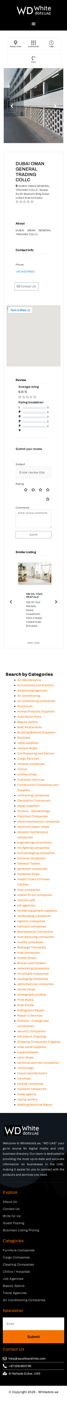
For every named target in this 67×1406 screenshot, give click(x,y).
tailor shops (25, 1043)
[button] (34, 24)
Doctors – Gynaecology (33, 796)
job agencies (26, 891)
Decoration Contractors (33, 786)
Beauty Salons (27, 707)
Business (23, 723)
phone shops (26, 975)
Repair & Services (30, 1001)
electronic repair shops (33, 812)
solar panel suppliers (32, 1032)
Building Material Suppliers (36, 718)
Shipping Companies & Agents (38, 1027)
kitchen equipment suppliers (37, 896)
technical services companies (38, 1048)
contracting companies (33, 781)
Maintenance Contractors (35, 917)
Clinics (22, 754)
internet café (26, 886)
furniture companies (31, 844)
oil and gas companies (33, 959)
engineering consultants (34, 828)
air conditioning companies (36, 686)
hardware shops (28, 859)
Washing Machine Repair (34, 1090)
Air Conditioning (28, 681)
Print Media (25, 985)
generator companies (32, 854)
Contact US (28, 286)
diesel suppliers (28, 791)
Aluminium (25, 692)
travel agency (26, 1080)
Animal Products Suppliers (36, 697)
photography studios (31, 980)
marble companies (30, 927)
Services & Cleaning (31, 1022)
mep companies (28, 938)
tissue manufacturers (32, 1059)
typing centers (27, 1085)
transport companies (31, 1074)
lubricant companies (31, 912)
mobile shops (26, 943)
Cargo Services (28, 744)
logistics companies (31, 906)
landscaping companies (34, 901)
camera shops (27, 733)
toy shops (24, 1064)
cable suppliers (28, 728)
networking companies (33, 954)
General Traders (28, 849)
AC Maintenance (29, 665)
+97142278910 (25, 271)
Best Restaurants (29, 713)
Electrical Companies (32, 802)
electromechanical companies (38, 807)
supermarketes (27, 1038)
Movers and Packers (31, 948)
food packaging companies (36, 838)
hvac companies (28, 875)
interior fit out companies (34, 880)
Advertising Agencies (32, 676)
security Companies (31, 1017)
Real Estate (25, 990)
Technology (25, 1053)
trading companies (30, 1069)
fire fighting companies (33, 833)
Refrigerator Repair (30, 996)
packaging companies (32, 964)
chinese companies (31, 749)
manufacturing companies (35, 922)
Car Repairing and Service (35, 739)
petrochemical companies (35, 969)
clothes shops (27, 760)
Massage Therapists (31, 933)
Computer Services (30, 765)
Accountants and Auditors (35, 671)
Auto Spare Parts (29, 702)
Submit (33, 534)
